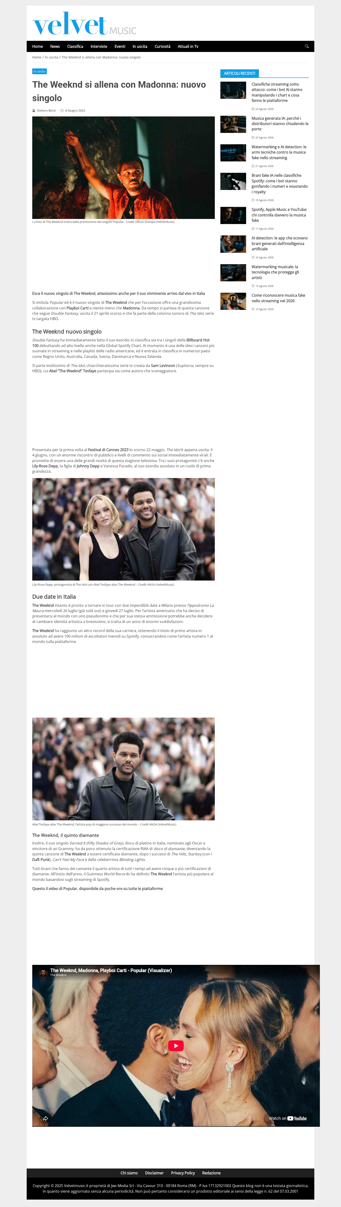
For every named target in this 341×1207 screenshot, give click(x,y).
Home (37, 46)
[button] (307, 46)
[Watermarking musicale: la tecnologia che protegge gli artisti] (233, 272)
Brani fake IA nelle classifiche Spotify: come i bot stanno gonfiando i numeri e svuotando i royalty (280, 183)
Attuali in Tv (188, 46)
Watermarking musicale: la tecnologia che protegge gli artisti (275, 272)
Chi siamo (129, 1172)
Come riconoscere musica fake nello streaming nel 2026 (278, 298)
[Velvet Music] (84, 22)
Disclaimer (154, 1172)
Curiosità (162, 46)
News (55, 46)
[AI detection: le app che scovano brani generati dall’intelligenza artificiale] (233, 244)
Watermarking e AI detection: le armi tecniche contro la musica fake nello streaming (279, 152)
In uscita (140, 46)
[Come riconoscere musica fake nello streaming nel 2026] (233, 301)
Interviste (99, 46)
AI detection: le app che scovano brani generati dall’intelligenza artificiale (280, 243)
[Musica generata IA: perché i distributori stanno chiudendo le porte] (233, 124)
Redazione (211, 1172)
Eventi (120, 46)
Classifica (75, 46)
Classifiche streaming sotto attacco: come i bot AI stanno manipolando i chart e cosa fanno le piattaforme (277, 92)
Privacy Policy (183, 1172)
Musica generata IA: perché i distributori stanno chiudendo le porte (280, 124)
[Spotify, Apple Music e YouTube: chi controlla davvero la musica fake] (233, 215)
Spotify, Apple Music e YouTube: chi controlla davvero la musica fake (279, 215)
